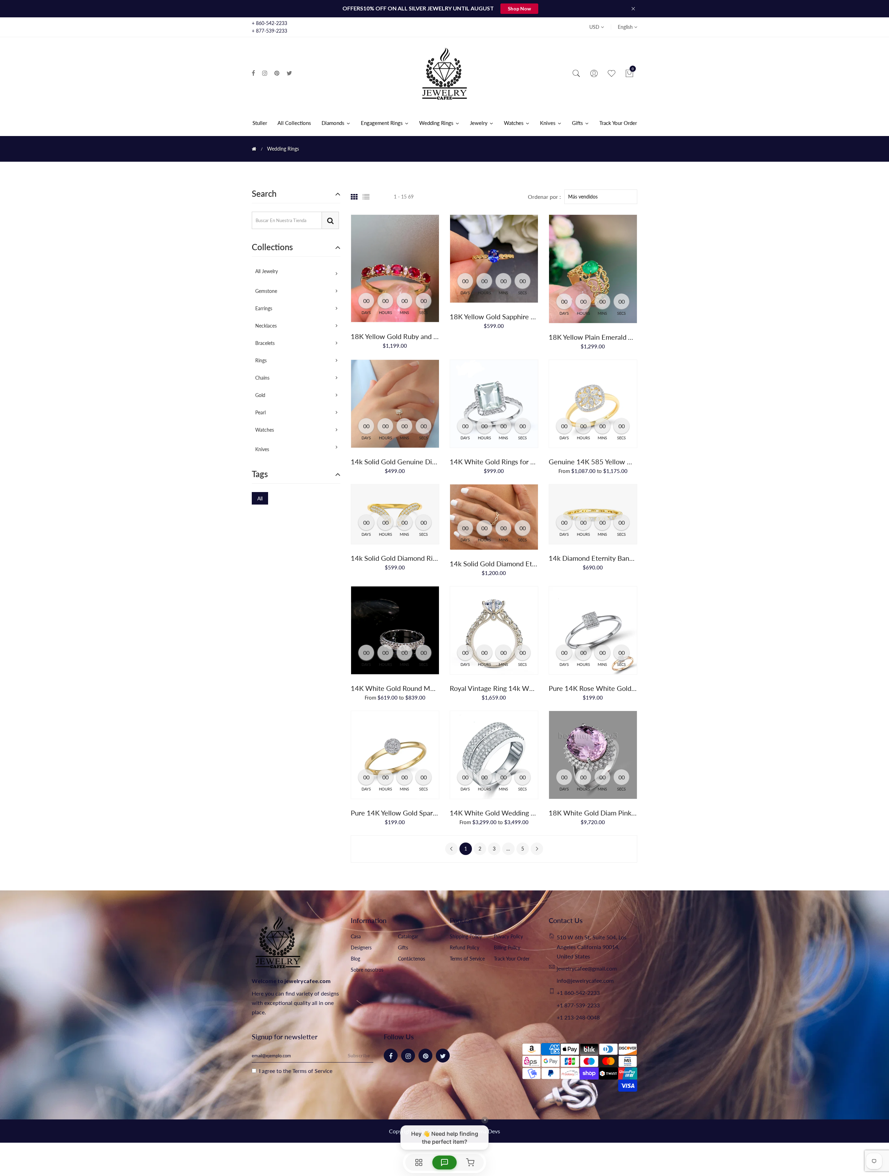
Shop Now (519, 8)
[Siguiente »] (537, 849)
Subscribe (359, 1055)
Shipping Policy (466, 936)
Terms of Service (467, 959)
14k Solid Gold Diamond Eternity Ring (507, 563)
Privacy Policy (508, 936)
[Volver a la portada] (254, 148)
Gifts (403, 947)
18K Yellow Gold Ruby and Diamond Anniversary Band (433, 336)
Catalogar (408, 936)
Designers (361, 947)
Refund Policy (464, 947)
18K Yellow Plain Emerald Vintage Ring (608, 337)
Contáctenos (411, 959)
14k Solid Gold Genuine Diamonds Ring (411, 461)
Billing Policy (507, 947)
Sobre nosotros (367, 970)
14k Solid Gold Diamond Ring (395, 558)
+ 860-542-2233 (269, 23)
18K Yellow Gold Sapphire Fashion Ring (509, 316)
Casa (356, 936)
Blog (355, 959)
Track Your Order (512, 959)
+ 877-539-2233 (269, 31)
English (626, 27)
